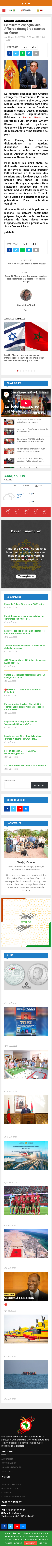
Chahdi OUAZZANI (16, 37)
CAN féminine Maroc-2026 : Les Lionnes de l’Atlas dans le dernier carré (25, 1220)
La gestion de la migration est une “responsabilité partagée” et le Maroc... (26, 1394)
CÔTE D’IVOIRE (8, 1463)
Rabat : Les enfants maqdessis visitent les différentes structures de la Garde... (25, 1085)
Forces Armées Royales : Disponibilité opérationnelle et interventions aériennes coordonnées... (24, 707)
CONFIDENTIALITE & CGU (13, 1496)
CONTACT (6, 1492)
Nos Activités (13, 597)
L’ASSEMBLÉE (13, 823)
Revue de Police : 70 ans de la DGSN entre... (25, 604)
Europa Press (32, 117)
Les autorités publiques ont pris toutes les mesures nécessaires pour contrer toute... (25, 1130)
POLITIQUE (27, 21)
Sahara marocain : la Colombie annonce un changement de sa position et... (25, 1263)
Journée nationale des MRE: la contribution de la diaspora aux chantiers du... (21, 1176)
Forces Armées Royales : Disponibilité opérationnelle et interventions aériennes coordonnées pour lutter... (25, 1350)
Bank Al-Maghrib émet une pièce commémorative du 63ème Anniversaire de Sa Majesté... (22, 997)
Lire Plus (43, 1543)
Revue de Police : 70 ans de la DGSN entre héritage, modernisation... (23, 1041)
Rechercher (9, 780)
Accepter (30, 1543)
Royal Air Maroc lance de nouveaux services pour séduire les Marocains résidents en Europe (26, 279)
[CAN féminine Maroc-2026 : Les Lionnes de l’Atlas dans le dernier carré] (26, 1200)
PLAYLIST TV (13, 383)
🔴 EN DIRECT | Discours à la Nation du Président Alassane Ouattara (25, 1306)
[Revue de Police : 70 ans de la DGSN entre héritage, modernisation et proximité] (26, 1021)
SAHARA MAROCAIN (11, 1467)
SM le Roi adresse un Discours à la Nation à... (26, 765)
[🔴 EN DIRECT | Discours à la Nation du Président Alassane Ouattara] (26, 1286)
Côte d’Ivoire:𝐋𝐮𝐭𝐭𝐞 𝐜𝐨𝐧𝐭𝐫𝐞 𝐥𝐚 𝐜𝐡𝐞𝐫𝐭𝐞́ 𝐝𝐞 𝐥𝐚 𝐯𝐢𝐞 (26, 263)
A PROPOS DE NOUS (11, 1484)
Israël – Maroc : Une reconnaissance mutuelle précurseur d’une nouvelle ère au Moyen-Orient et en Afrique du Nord (24, 358)
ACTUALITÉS (9, 21)
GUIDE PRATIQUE (9, 1488)
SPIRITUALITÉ (8, 1471)
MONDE (18, 21)
